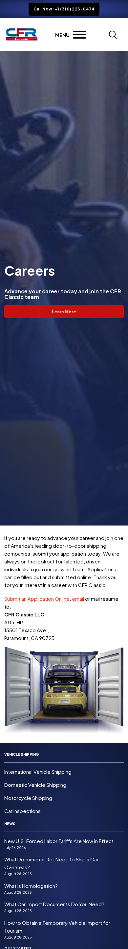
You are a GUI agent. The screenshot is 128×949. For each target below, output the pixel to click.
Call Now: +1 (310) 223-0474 (64, 9)
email (78, 598)
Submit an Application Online (37, 598)
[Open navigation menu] (70, 35)
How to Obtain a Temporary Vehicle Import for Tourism (57, 927)
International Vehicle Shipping (38, 771)
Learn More (64, 311)
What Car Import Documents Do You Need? (54, 904)
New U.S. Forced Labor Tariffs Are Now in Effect (59, 841)
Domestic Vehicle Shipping (35, 785)
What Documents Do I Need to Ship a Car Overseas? (51, 863)
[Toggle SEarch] (113, 34)
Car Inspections (22, 811)
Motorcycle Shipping (28, 798)
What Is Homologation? (31, 886)
